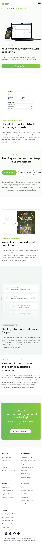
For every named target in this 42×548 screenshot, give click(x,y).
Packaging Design (7, 497)
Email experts (9, 172)
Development (5, 464)
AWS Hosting (25, 474)
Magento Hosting (27, 467)
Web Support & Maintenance (11, 514)
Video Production (27, 504)
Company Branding (7, 490)
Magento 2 (24, 470)
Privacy (34, 540)
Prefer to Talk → (21, 66)
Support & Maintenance (9, 470)
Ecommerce (25, 453)
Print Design (5, 487)
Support (4, 510)
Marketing (10, 8)
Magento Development (29, 460)
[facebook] (14, 533)
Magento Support (27, 464)
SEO (22, 487)
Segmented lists (26, 172)
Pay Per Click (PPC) (27, 490)
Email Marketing (26, 494)
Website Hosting (7, 517)
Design (4, 483)
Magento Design (26, 457)
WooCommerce (26, 477)
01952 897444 (27, 421)
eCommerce (5, 460)
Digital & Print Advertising (10, 494)
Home (3, 8)
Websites (4, 453)
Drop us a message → (20, 431)
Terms (29, 540)
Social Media (25, 497)
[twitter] (18, 533)
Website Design (6, 457)
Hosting (4, 467)
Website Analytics (27, 500)
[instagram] (6, 533)
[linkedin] (10, 533)
